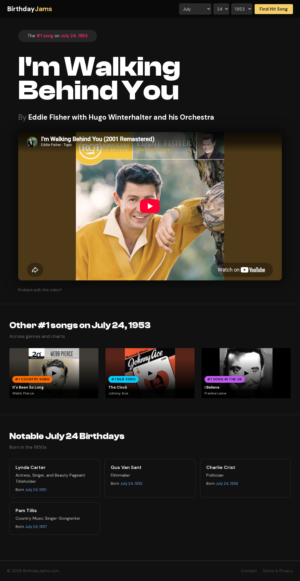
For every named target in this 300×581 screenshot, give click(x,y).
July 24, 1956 (227, 483)
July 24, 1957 (36, 526)
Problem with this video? (40, 289)
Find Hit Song (274, 9)
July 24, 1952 (131, 483)
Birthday (29, 9)
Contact (249, 570)
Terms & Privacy (278, 570)
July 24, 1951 (35, 489)
